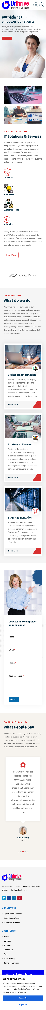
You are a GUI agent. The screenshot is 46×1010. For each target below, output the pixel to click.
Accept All (23, 998)
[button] (18, 851)
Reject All (23, 1005)
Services (7, 941)
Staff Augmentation (20, 517)
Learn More (7, 38)
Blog (5, 954)
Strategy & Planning (20, 444)
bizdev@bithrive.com (22, 974)
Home (6, 936)
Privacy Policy (9, 958)
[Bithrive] (15, 5)
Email (12, 650)
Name (12, 637)
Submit (13, 699)
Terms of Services (11, 963)
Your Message (16, 676)
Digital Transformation (22, 374)
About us (7, 945)
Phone (12, 663)
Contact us (8, 950)
